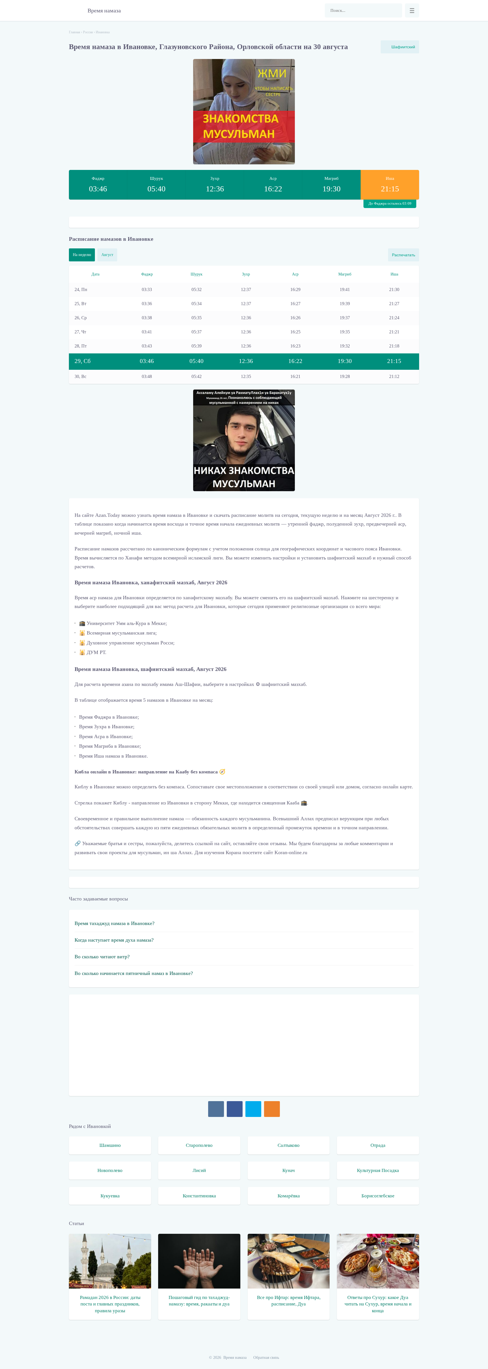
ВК (216, 1109)
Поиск (395, 10)
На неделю (82, 255)
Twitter (253, 1109)
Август (107, 255)
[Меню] (412, 10)
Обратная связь (266, 1357)
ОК (272, 1109)
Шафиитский (403, 47)
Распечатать (403, 255)
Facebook (235, 1109)
